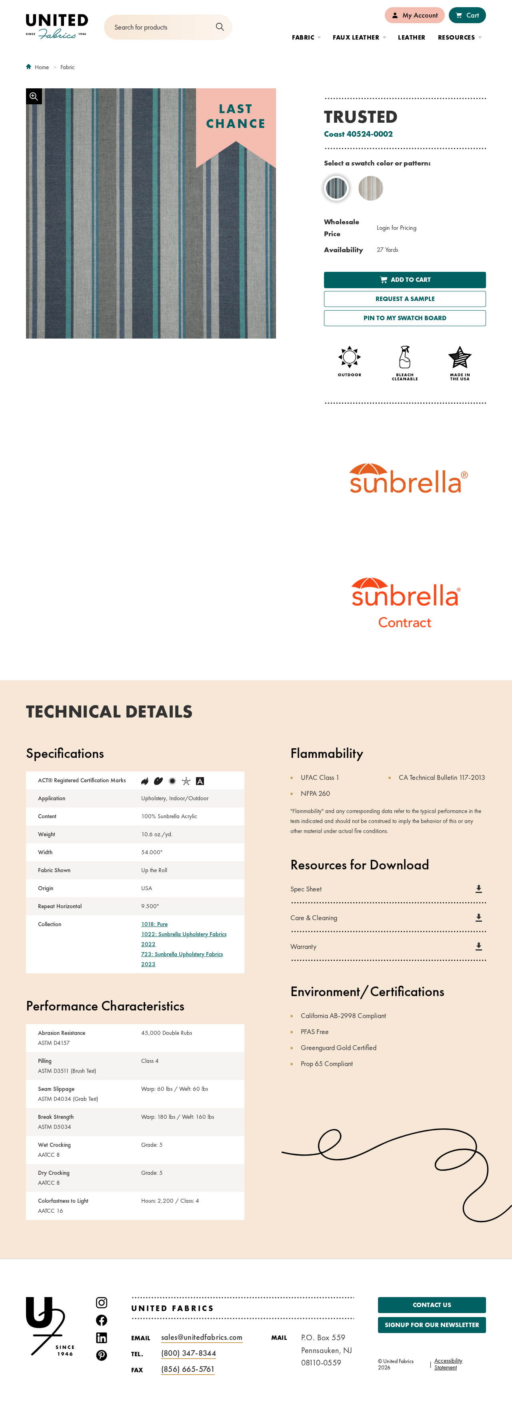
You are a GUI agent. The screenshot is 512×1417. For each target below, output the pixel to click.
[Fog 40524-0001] (370, 188)
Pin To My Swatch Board (405, 318)
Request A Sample (405, 299)
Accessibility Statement (448, 1364)
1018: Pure (154, 924)
